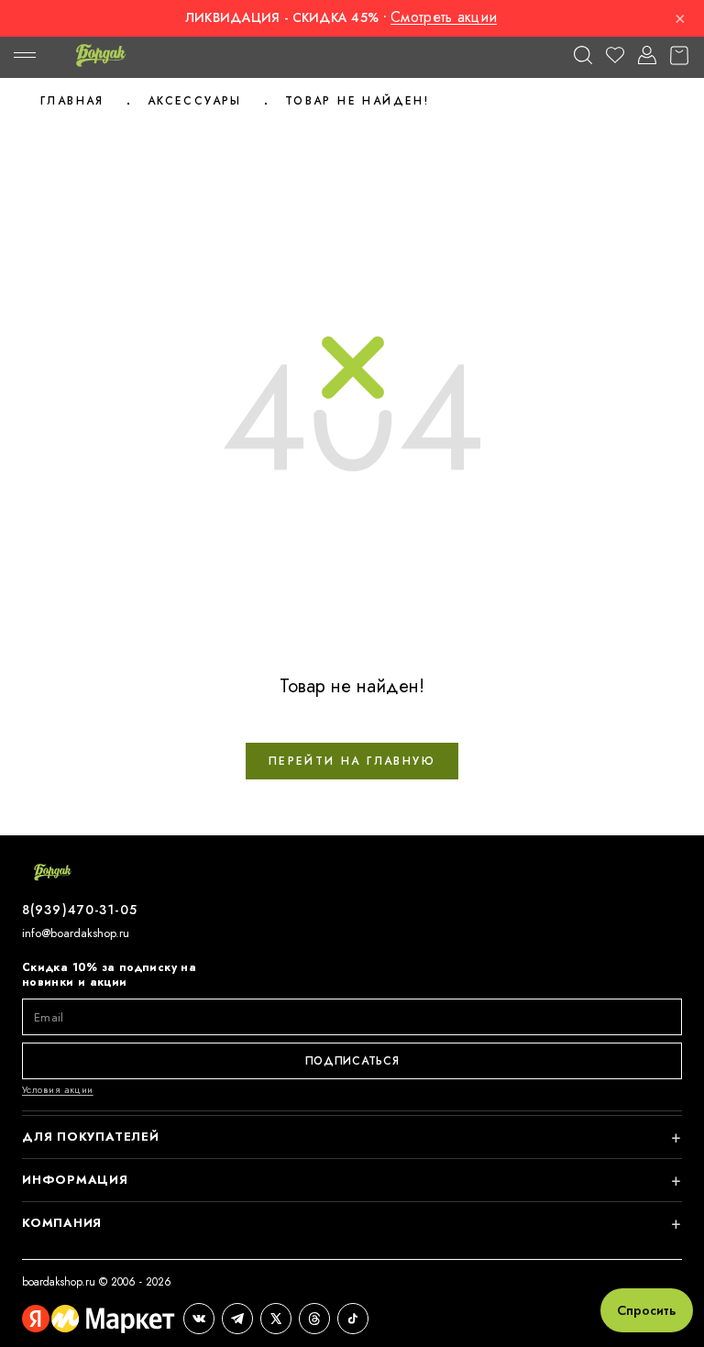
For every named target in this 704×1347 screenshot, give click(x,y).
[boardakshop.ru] (101, 55)
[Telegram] (237, 1318)
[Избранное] (614, 55)
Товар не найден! (357, 101)
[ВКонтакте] (198, 1318)
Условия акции (58, 1089)
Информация (75, 1179)
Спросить (646, 1310)
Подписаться (352, 1061)
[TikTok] (352, 1318)
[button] (582, 55)
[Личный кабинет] (646, 55)
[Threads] (314, 1318)
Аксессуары (195, 101)
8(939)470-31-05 (80, 909)
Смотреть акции (443, 17)
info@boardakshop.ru (75, 933)
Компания (62, 1222)
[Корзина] (678, 55)
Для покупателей (91, 1136)
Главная (72, 101)
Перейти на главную (352, 761)
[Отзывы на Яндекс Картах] (99, 1318)
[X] (276, 1318)
